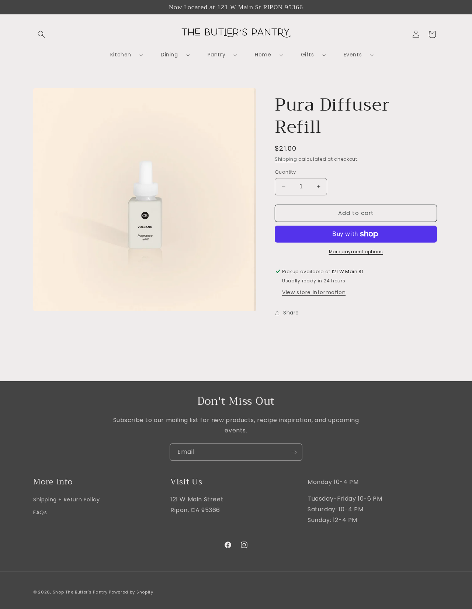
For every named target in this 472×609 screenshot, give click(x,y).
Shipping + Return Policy (66, 499)
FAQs (40, 512)
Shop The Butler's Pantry (80, 592)
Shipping (286, 159)
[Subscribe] (294, 452)
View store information (314, 292)
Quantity (285, 171)
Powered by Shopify (131, 592)
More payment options (356, 251)
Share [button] (291, 312)
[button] (41, 34)
